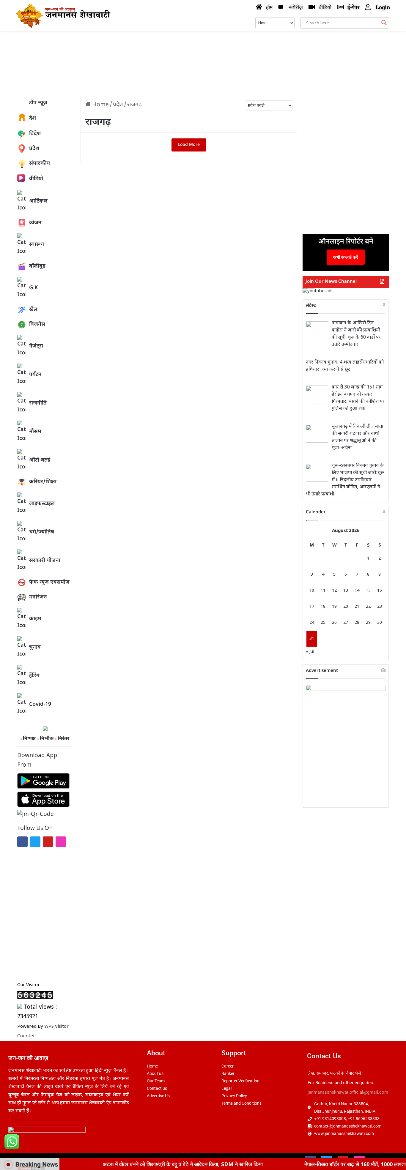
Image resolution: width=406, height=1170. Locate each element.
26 (334, 623)
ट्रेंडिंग (34, 675)
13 (345, 590)
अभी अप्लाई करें (345, 257)
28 (357, 623)
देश (32, 118)
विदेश (35, 133)
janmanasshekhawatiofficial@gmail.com (348, 1092)
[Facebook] (22, 841)
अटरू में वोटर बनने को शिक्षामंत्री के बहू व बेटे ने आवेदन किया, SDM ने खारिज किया (156, 1164)
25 (323, 623)
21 (357, 607)
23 (379, 607)
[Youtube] (48, 841)
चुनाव (35, 647)
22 (368, 607)
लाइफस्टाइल (42, 503)
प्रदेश (34, 148)
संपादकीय (39, 163)
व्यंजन (35, 223)
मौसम (35, 431)
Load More (189, 145)
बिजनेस (37, 324)
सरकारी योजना (44, 560)
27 (345, 623)
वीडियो (36, 179)
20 (345, 607)
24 (311, 623)
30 (379, 623)
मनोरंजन (38, 597)
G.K (33, 288)
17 (311, 607)
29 (368, 623)
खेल (33, 309)
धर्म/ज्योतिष (41, 532)
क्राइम (35, 618)
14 (357, 590)
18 (323, 607)
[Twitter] (35, 841)
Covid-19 (40, 704)
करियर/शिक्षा (42, 482)
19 (334, 607)
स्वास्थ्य (36, 244)
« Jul (310, 652)
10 (311, 590)
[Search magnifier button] (384, 22)
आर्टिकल (38, 201)
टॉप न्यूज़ (38, 103)
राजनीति (38, 403)
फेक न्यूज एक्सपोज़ (49, 582)
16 (379, 590)
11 (323, 590)
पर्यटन (35, 374)
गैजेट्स (36, 346)
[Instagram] (61, 841)
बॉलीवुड (37, 266)
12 (334, 590)
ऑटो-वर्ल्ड (39, 460)
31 (311, 639)
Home (100, 105)
